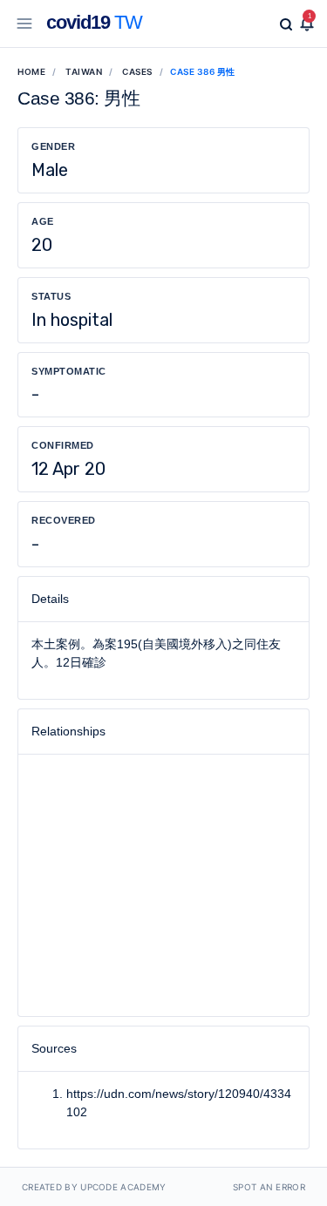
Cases (137, 71)
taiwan (83, 71)
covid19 (94, 22)
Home (31, 71)
